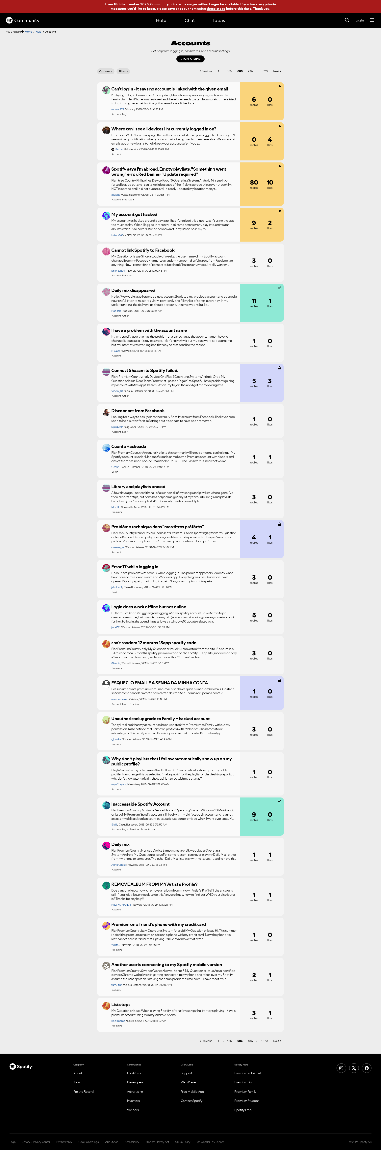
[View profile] (106, 90)
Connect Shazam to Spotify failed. (144, 370)
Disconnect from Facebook (138, 410)
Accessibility (132, 1142)
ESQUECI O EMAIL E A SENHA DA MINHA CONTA (159, 682)
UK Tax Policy (182, 1142)
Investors (133, 1101)
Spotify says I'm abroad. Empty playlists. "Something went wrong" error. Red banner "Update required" (168, 171)
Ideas (219, 20)
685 (229, 71)
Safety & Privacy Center (36, 1142)
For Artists (134, 1073)
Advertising (135, 1091)
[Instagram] (341, 1068)
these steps (216, 8)
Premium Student (246, 1101)
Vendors (133, 1110)
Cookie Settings (88, 1142)
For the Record (83, 1091)
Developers (135, 1082)
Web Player (189, 1082)
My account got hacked (134, 214)
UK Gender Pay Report (210, 1142)
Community (26, 20)
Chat (190, 20)
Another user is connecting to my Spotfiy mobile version (166, 964)
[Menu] (371, 20)
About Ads (111, 1142)
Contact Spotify (192, 1101)
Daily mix (120, 844)
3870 (264, 71)
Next (276, 71)
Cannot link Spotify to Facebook (143, 250)
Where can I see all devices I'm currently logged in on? (163, 128)
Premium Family (245, 1091)
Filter (122, 71)
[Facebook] (366, 1068)
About (77, 1073)
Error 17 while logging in (134, 566)
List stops (120, 1004)
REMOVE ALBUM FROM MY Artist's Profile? (154, 884)
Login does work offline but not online (148, 606)
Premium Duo (243, 1082)
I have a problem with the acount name (149, 330)
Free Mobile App (192, 1091)
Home (28, 32)
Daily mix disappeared (133, 290)
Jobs (76, 1082)
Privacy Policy (64, 1142)
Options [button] (104, 71)
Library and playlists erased (138, 486)
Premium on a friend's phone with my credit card (158, 924)
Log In (359, 20)
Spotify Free (242, 1110)
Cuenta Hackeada (128, 446)
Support (186, 1073)
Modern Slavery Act (157, 1142)
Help (161, 20)
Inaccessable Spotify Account (140, 804)
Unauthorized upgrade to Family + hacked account (160, 718)
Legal (13, 1142)
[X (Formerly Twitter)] (354, 1068)
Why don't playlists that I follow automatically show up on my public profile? (171, 761)
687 (250, 71)
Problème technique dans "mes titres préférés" (157, 526)
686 (240, 71)
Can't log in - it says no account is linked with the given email (169, 88)
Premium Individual (247, 1073)
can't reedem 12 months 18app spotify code (153, 642)
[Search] (347, 20)
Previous (206, 71)
